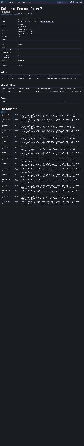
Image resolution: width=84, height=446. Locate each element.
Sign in (77, 2)
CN (4, 111)
